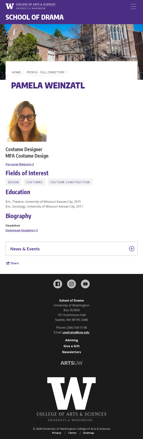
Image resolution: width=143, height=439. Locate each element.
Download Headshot (20, 230)
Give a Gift (71, 346)
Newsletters (71, 352)
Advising (71, 340)
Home (16, 72)
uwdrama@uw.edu (76, 332)
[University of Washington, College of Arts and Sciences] (30, 6)
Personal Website (18, 164)
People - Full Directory (46, 72)
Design (13, 182)
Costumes (34, 182)
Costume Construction (70, 182)
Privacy (56, 433)
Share (14, 263)
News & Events (25, 248)
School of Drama (35, 17)
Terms (72, 433)
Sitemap (88, 433)
